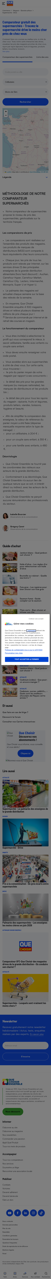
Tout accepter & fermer (27, 659)
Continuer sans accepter (36, 619)
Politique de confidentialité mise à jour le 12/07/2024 (23, 650)
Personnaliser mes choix (14, 653)
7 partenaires (31, 630)
